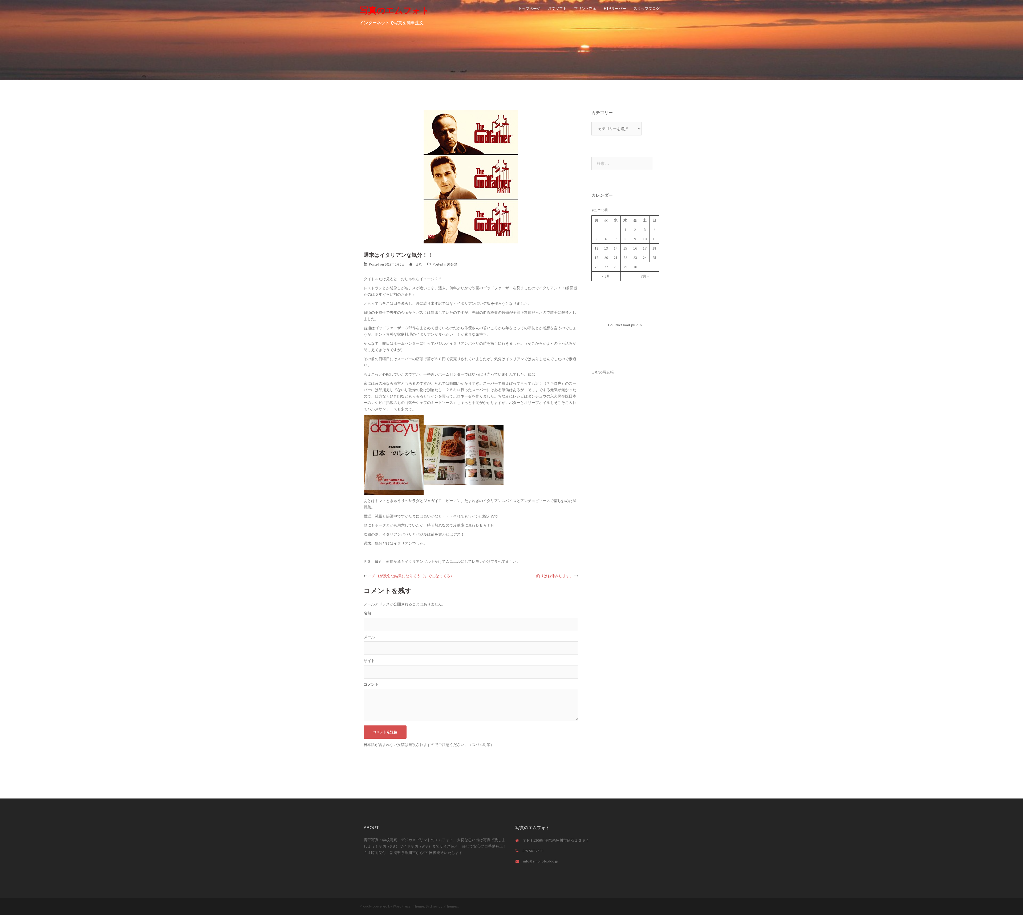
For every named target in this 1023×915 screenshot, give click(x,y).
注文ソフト (557, 8)
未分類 (452, 264)
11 (654, 238)
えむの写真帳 (602, 372)
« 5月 (606, 276)
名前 (367, 613)
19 (596, 257)
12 (596, 248)
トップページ (529, 8)
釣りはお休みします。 (555, 575)
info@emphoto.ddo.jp (540, 861)
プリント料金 (585, 8)
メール (369, 637)
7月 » (645, 276)
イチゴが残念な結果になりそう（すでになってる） (411, 575)
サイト (369, 660)
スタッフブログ (647, 8)
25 (654, 257)
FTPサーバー (615, 8)
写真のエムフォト (394, 10)
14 (616, 248)
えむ (419, 264)
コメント (371, 684)
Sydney (432, 906)
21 (616, 257)
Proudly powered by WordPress (385, 906)
